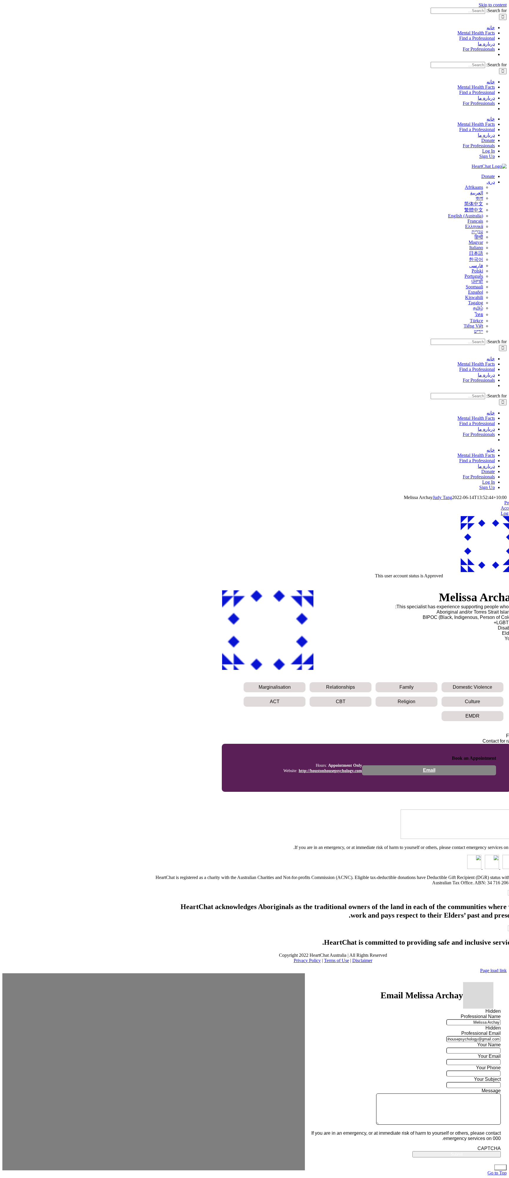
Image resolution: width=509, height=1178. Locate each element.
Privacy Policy (307, 960)
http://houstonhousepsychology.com (330, 771)
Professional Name (481, 1016)
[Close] (500, 1167)
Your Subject (487, 1079)
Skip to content (493, 4)
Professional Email (481, 1033)
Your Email (489, 1056)
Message (491, 1090)
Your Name (489, 1044)
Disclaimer (362, 960)
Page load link (493, 970)
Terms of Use (336, 960)
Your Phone (488, 1067)
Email (429, 770)
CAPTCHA (489, 1148)
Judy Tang (442, 497)
